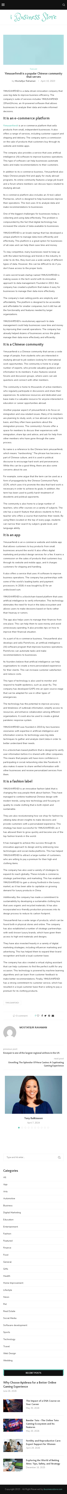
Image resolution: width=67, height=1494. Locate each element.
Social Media (9, 1318)
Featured (33, 69)
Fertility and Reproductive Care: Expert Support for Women (43, 1442)
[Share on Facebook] (42, 1015)
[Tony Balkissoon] (33, 1095)
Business (8, 1205)
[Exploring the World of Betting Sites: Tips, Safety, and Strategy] (13, 1465)
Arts (5, 1191)
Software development (15, 1325)
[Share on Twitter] (45, 1015)
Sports (6, 1332)
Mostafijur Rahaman (25, 81)
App (5, 1184)
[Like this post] (38, 1015)
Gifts (5, 1268)
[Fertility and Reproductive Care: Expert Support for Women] (13, 1445)
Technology (9, 1339)
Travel (6, 1346)
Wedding (8, 1360)
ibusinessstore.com (53, 1489)
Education (8, 1219)
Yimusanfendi (12, 1003)
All (4, 1177)
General (7, 1261)
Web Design (9, 1353)
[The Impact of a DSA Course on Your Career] (13, 1405)
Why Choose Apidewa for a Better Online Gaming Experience (29, 1384)
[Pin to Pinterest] (49, 1015)
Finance (7, 1247)
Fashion (7, 1233)
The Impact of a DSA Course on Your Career (43, 1403)
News (6, 1297)
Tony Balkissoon (33, 1118)
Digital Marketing (12, 1212)
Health (6, 1276)
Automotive (9, 1198)
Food (5, 1254)
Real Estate (9, 1311)
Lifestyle (7, 1290)
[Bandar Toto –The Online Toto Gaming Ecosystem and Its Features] (13, 1425)
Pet (5, 1304)
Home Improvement (13, 1282)
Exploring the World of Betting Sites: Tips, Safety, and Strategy (43, 1462)
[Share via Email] (53, 1015)
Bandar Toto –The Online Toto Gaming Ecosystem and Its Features (42, 1424)
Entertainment (10, 1226)
